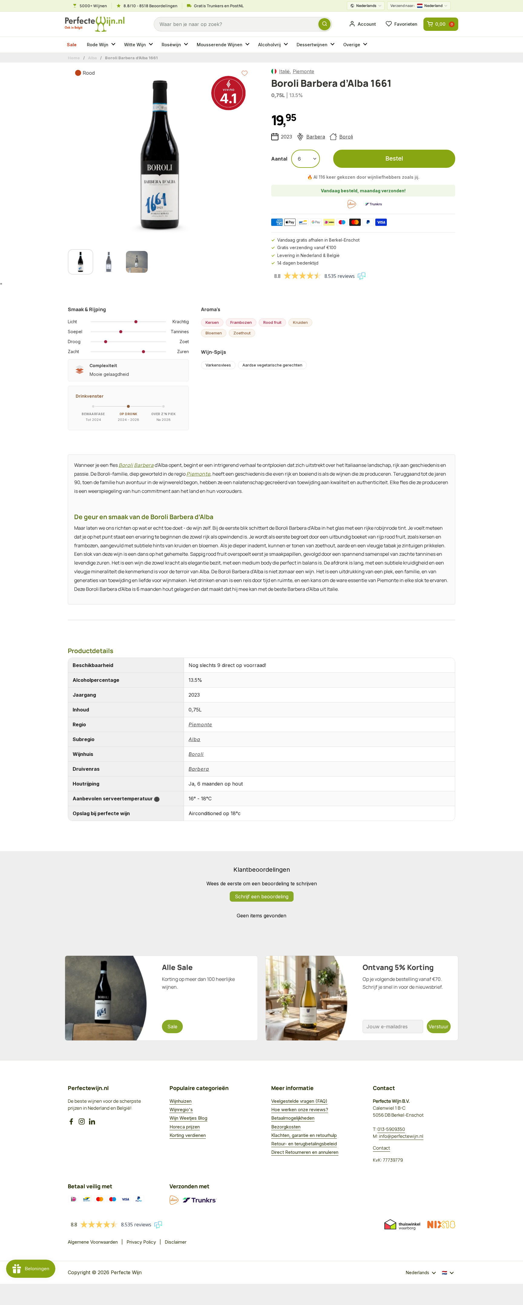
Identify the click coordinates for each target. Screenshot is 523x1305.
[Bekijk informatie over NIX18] (441, 1225)
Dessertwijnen (312, 44)
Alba (92, 57)
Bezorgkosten (286, 1127)
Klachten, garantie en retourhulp (304, 1135)
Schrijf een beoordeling (261, 896)
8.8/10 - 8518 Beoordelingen (150, 5)
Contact (381, 1148)
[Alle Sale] (161, 998)
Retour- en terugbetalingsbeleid (304, 1144)
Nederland (416, 5)
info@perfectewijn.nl (401, 1136)
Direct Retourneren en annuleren (304, 1152)
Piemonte (303, 71)
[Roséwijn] (187, 45)
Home (74, 57)
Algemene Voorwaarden (93, 1242)
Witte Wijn (135, 44)
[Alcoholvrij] (286, 45)
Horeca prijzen (184, 1127)
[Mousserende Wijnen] (248, 45)
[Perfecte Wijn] (94, 24)
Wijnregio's (181, 1109)
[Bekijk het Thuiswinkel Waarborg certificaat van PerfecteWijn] (402, 1224)
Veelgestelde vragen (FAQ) (299, 1101)
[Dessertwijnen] (333, 45)
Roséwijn (171, 44)
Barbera (315, 137)
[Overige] (366, 45)
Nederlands (366, 5)
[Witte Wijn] (151, 45)
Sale (72, 44)
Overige (351, 44)
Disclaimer (175, 1242)
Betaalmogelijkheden (292, 1118)
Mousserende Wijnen (219, 44)
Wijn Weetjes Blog (188, 1118)
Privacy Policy (141, 1242)
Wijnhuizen (180, 1101)
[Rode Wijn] (114, 45)
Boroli (346, 137)
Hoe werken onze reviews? (299, 1109)
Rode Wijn (97, 44)
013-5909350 (391, 1129)
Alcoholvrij (269, 44)
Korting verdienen (187, 1135)
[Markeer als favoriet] (244, 73)
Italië (284, 71)
